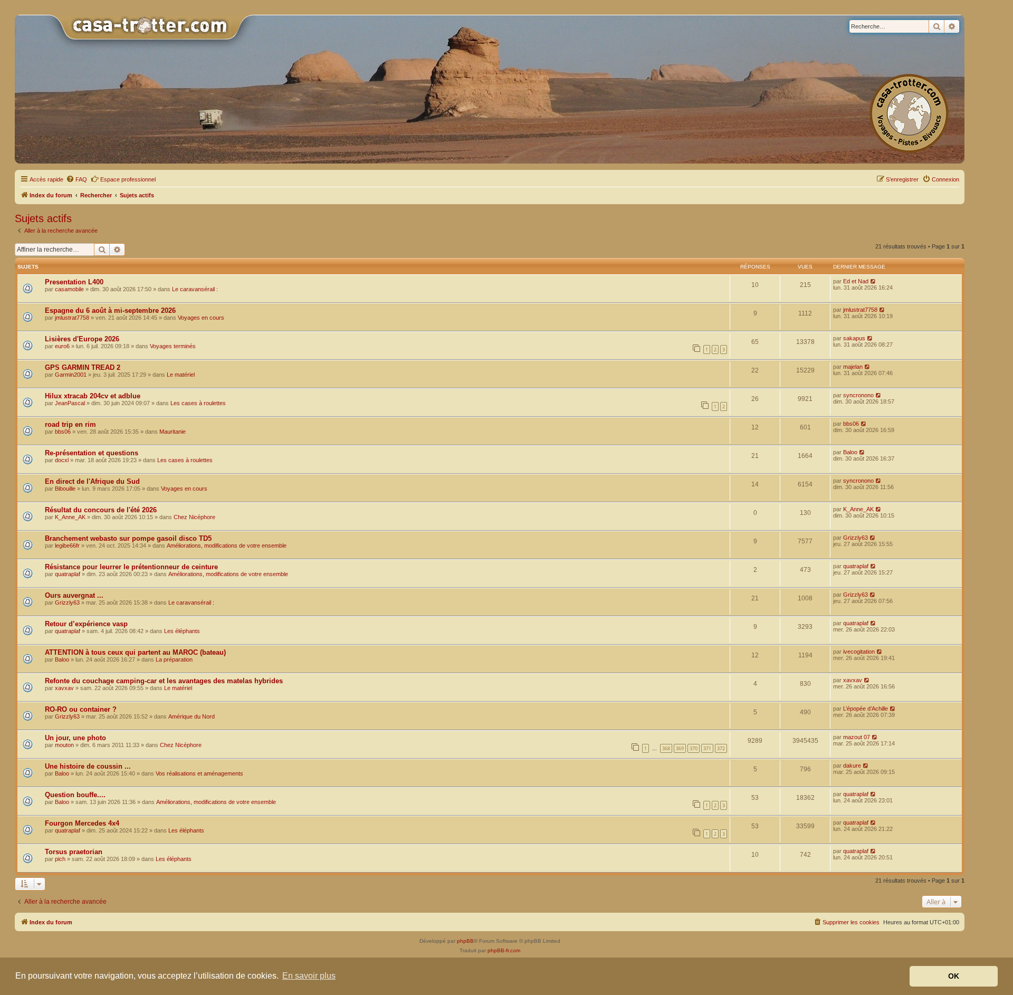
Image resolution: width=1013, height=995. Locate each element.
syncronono (858, 395)
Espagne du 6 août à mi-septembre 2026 (110, 310)
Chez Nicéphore (194, 517)
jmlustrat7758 (72, 317)
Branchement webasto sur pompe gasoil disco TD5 (128, 538)
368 (666, 748)
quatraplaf (67, 574)
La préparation (174, 659)
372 (721, 748)
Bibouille (65, 488)
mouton (64, 745)
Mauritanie (172, 431)
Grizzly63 (855, 537)
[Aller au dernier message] (873, 281)
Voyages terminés (173, 346)
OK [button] (953, 976)
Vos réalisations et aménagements (199, 773)
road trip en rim (70, 424)
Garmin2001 (71, 374)
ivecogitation (859, 651)
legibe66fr (67, 545)
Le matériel (181, 374)
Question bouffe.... (75, 795)
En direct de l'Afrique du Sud (92, 481)
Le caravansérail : (195, 289)
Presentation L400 (74, 282)
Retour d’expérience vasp (86, 624)
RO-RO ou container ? (81, 709)
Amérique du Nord (191, 716)
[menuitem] (76, 179)
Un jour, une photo (75, 738)
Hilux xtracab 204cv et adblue (92, 396)
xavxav (64, 688)
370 (693, 748)
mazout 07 (856, 737)
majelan (853, 366)
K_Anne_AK (70, 517)
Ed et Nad (855, 281)
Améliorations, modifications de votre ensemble (226, 545)
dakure (852, 765)
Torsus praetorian (73, 852)
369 (680, 748)
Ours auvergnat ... (74, 595)
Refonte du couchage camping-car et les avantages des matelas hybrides (164, 681)
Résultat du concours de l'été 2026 (101, 510)
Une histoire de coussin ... (88, 766)
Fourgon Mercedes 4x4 (82, 823)
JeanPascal (70, 403)
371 (707, 748)
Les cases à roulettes (198, 403)
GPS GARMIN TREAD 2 (82, 367)
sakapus (854, 338)
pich (60, 859)
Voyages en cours (201, 317)
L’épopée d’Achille (865, 708)
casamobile (69, 289)
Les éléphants (182, 631)
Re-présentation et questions (91, 453)
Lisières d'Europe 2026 (82, 339)
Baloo (850, 452)
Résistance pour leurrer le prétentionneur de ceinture (131, 567)
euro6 (62, 346)
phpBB (465, 941)
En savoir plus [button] (309, 975)
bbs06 (63, 431)
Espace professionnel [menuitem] (128, 179)
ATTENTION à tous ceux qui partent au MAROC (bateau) (135, 652)
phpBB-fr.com (504, 950)
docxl (62, 460)
